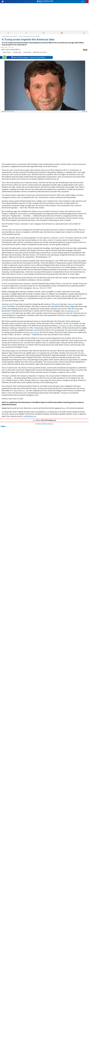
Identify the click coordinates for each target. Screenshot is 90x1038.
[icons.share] (87, 1)
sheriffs (12, 304)
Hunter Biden (27, 52)
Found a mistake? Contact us (44, 423)
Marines (71, 304)
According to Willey (66, 325)
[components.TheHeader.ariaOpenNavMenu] (14, 1)
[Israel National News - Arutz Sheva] (45, 1)
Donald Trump (17, 52)
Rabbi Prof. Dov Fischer (39, 52)
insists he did (34, 332)
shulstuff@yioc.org (29, 416)
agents (56, 304)
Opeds (15, 36)
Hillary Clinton (7, 52)
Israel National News (7, 36)
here (63, 408)
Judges (4, 306)
